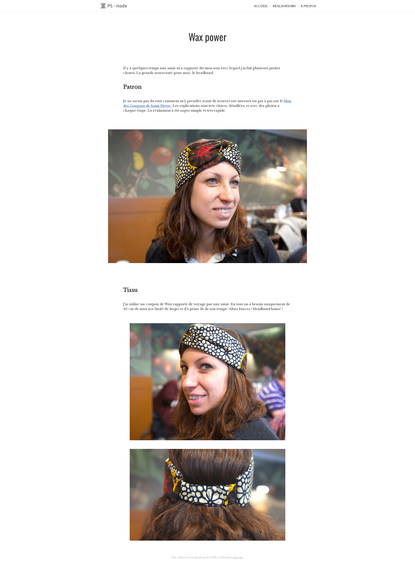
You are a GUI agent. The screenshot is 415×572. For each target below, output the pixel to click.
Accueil (261, 6)
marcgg (238, 557)
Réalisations (284, 6)
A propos (308, 6)
